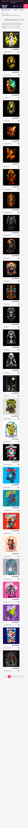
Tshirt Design (7, 10)
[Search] (18, 27)
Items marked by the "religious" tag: (11, 15)
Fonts (16, 10)
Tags (7, 13)
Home (3, 13)
